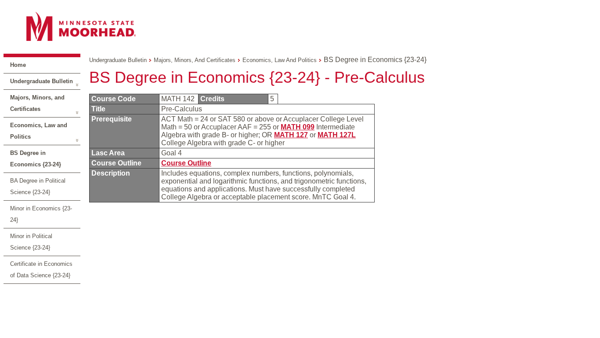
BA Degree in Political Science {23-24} (37, 186)
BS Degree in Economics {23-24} (35, 159)
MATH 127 (291, 135)
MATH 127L (337, 135)
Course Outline (186, 163)
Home (18, 65)
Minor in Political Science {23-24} (31, 242)
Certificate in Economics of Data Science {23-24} (41, 270)
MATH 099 (297, 127)
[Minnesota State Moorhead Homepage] (300, 26)
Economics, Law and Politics (38, 131)
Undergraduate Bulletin (41, 81)
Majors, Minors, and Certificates (37, 103)
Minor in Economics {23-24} (41, 214)
